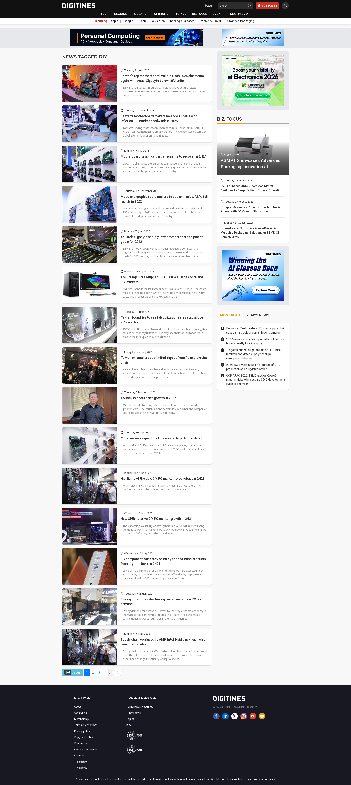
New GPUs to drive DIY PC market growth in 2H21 (157, 519)
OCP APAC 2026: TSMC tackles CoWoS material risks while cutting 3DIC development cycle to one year (255, 380)
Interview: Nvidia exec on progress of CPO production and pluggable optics (253, 367)
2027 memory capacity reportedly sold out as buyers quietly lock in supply (255, 341)
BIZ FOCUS (199, 14)
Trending (100, 21)
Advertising (80, 712)
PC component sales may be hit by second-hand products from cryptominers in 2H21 (163, 561)
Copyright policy (83, 737)
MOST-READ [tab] (230, 315)
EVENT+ (219, 14)
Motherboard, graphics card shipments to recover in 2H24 (163, 156)
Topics (130, 719)
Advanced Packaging (240, 21)
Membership (81, 719)
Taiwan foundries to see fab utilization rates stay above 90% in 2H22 (162, 319)
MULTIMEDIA (239, 14)
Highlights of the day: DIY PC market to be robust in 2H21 (162, 478)
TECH (104, 14)
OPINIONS (161, 14)
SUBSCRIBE (269, 5)
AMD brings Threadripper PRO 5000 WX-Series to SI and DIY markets (162, 279)
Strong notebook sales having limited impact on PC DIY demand (161, 601)
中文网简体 (80, 767)
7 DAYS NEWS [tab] (257, 315)
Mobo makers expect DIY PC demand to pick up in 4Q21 (161, 438)
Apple (114, 21)
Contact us (80, 743)
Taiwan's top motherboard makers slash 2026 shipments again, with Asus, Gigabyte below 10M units (162, 78)
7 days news (133, 712)
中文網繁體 (80, 761)
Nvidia (143, 21)
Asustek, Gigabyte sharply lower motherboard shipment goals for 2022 (162, 239)
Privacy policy (82, 731)
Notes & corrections (86, 749)
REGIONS (120, 14)
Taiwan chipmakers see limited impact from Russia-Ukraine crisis (164, 360)
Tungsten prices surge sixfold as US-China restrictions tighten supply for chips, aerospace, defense (253, 354)
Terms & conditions (85, 725)
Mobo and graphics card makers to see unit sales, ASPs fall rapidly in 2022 (164, 199)
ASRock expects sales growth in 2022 (148, 398)
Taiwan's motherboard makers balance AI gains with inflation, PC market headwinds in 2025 (159, 118)
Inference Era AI (210, 21)
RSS (128, 725)
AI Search (158, 21)
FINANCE (180, 14)
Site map (79, 755)
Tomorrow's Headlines (139, 706)
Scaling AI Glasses (182, 21)
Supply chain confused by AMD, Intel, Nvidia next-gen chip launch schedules (163, 642)
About (77, 706)
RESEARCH (141, 14)
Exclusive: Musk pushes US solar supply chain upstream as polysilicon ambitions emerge (255, 330)
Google (128, 21)
